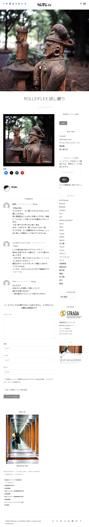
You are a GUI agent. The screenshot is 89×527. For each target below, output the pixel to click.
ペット (61, 260)
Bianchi (62, 203)
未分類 (61, 277)
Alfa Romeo (63, 200)
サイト (6, 367)
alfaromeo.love (65, 139)
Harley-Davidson (66, 220)
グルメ (61, 247)
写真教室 (62, 263)
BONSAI (62, 207)
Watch (61, 240)
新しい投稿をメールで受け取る (16, 390)
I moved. (62, 136)
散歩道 (61, 270)
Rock (61, 227)
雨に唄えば (63, 149)
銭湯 (61, 283)
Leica (61, 223)
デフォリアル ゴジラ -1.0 (69, 143)
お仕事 (61, 243)
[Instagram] (22, 4)
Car (60, 213)
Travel (61, 233)
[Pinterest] (19, 4)
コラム (61, 250)
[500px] (25, 4)
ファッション (64, 257)
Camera (62, 210)
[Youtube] (13, 4)
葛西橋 (61, 146)
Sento (61, 230)
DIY (60, 217)
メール (6, 355)
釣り (61, 280)
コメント (8, 314)
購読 (64, 180)
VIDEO (61, 237)
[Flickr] (10, 4)
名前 (5, 344)
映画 (61, 273)
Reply (35, 204)
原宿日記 (62, 267)
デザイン (62, 253)
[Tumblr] (16, 4)
